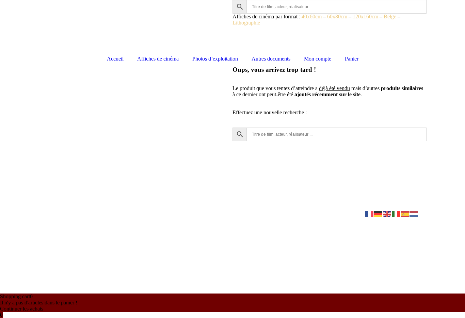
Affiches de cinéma (158, 59)
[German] (378, 214)
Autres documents (271, 59)
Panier (351, 59)
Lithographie (246, 23)
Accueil (115, 59)
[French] (369, 214)
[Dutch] (414, 214)
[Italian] (396, 214)
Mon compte (317, 59)
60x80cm (337, 16)
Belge (390, 16)
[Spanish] (405, 214)
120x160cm (365, 16)
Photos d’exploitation (215, 59)
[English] (387, 214)
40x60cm (312, 16)
